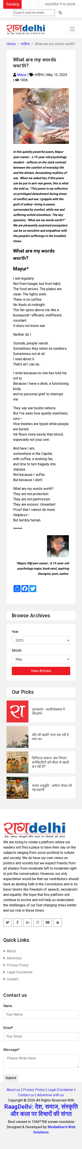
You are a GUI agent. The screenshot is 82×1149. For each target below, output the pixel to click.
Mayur (22, 75)
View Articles (41, 671)
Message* (11, 1050)
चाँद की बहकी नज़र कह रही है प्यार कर (50, 737)
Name (7, 1006)
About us (13, 1090)
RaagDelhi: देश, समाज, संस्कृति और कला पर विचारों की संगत (41, 1110)
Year (15, 632)
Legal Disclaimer (20, 972)
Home (11, 44)
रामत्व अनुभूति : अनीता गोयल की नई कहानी (52, 788)
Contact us (26, 1095)
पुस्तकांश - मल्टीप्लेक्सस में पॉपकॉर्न (48, 711)
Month (16, 650)
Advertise (14, 958)
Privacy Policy (18, 965)
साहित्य (25, 44)
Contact (12, 979)
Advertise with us (50, 1095)
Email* (8, 1028)
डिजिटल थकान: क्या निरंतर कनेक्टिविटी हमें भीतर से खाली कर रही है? (50, 762)
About (11, 951)
